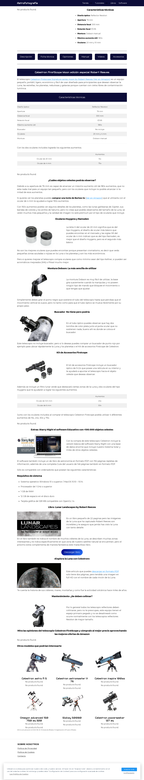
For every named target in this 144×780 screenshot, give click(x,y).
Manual (85, 57)
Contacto (22, 756)
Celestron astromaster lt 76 (72, 680)
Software (123, 3)
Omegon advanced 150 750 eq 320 (34, 719)
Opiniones (68, 57)
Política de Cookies (26, 752)
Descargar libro (72, 552)
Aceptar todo (129, 769)
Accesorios (118, 57)
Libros (113, 3)
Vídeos (101, 57)
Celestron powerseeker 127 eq (110, 719)
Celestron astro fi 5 (34, 678)
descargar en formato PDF (105, 571)
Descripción (26, 57)
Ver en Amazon (94, 198)
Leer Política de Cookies (19, 774)
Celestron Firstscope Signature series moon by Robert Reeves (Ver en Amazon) (70, 79)
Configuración (129, 773)
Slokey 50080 (72, 717)
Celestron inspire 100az (110, 678)
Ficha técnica (47, 57)
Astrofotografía (27, 3)
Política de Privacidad (27, 748)
